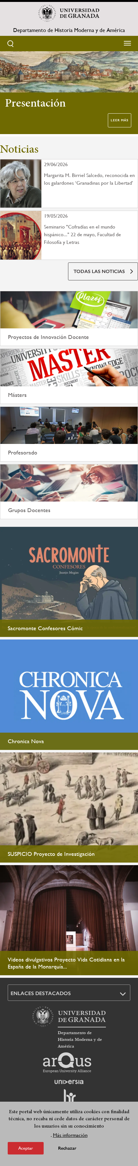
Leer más (119, 120)
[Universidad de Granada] (69, 13)
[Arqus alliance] (67, 1062)
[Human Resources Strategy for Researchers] (69, 1099)
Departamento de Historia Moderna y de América (69, 30)
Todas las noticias (99, 271)
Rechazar (67, 1148)
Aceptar (25, 1148)
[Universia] (69, 1082)
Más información (70, 1135)
